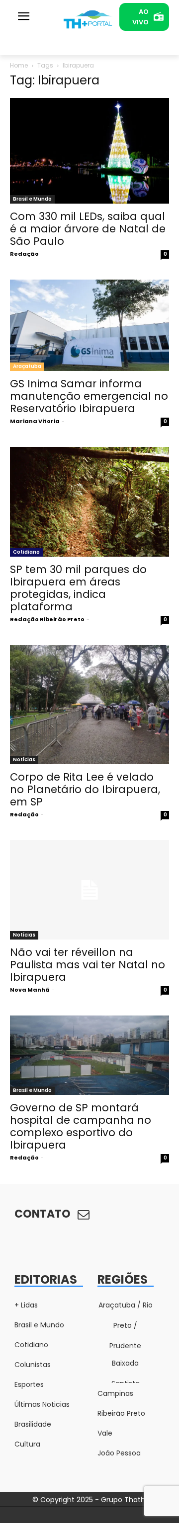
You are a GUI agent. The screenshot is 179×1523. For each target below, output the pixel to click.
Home (19, 65)
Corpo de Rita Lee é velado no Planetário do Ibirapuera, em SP (85, 789)
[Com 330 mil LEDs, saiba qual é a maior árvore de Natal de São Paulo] (89, 151)
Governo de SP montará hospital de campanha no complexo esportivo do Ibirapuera (80, 1126)
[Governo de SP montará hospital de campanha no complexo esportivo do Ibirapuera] (89, 1055)
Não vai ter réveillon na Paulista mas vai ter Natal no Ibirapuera (87, 964)
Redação (24, 254)
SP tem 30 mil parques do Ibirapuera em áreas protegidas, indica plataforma (78, 588)
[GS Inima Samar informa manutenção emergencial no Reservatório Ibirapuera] (89, 325)
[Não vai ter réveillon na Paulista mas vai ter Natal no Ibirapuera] (89, 890)
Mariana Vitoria (35, 421)
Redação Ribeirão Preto (47, 619)
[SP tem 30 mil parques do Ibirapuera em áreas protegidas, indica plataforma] (89, 502)
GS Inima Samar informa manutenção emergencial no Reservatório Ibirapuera (89, 396)
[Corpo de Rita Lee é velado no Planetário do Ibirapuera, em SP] (89, 704)
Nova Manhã (30, 990)
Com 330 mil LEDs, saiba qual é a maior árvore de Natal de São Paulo (88, 228)
